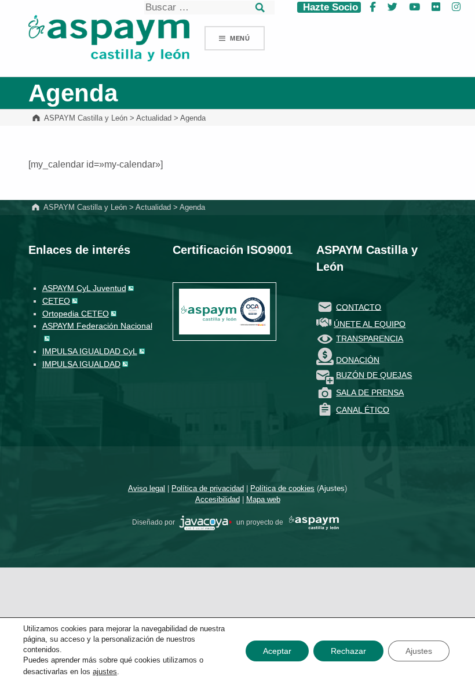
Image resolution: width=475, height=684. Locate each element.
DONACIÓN (357, 360)
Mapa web (263, 499)
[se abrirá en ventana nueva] (206, 522)
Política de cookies (282, 488)
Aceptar (277, 651)
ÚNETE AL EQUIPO (369, 324)
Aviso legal (146, 488)
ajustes (105, 671)
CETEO (56, 300)
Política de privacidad (207, 488)
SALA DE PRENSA (370, 392)
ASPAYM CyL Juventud (84, 288)
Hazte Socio (329, 7)
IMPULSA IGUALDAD (81, 364)
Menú (240, 38)
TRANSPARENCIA (369, 338)
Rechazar (348, 651)
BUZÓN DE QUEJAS (374, 375)
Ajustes (332, 488)
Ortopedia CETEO (75, 313)
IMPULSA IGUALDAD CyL (89, 351)
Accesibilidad (217, 499)
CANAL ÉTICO (362, 409)
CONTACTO (358, 306)
